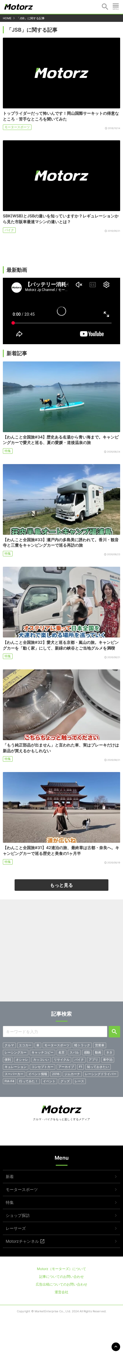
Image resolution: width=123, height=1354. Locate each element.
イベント (49, 1081)
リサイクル (62, 1060)
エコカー (25, 1045)
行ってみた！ (28, 1081)
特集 (8, 451)
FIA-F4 (9, 1081)
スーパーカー (14, 1074)
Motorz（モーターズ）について (61, 1269)
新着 (10, 1176)
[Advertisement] (61, 952)
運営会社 (61, 1292)
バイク (9, 230)
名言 (61, 1052)
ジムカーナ (72, 1074)
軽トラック (82, 1045)
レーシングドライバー (100, 1074)
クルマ (9, 1045)
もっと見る (61, 885)
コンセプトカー (42, 1067)
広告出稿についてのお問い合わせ (61, 1284)
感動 (87, 1052)
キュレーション (16, 1067)
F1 (80, 1067)
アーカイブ (66, 1067)
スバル (74, 1052)
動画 (98, 1052)
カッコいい (41, 1060)
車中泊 (107, 1060)
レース (79, 1081)
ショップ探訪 (18, 1215)
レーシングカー (16, 1052)
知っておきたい (98, 1067)
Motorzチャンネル (22, 1241)
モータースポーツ (17, 127)
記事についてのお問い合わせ (61, 1276)
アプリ (93, 1060)
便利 (8, 1060)
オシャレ (22, 1060)
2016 (55, 1074)
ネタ (109, 1052)
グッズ (65, 1081)
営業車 (99, 1045)
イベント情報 (37, 1074)
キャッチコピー (42, 1052)
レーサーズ (16, 1228)
